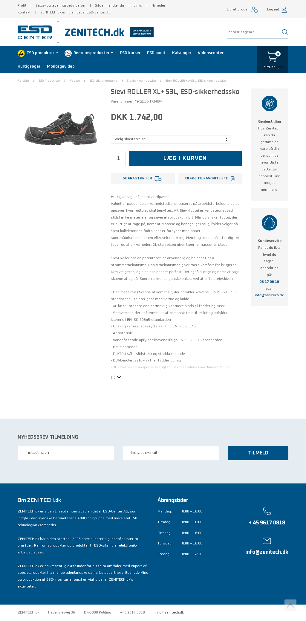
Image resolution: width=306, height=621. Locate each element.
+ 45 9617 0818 (267, 523)
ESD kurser (130, 53)
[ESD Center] (37, 32)
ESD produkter (40, 53)
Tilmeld (258, 453)
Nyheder (158, 5)
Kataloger (181, 53)
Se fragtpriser (137, 178)
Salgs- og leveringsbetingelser (60, 5)
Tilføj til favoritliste (206, 178)
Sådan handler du (109, 5)
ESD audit (156, 53)
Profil (22, 5)
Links (138, 5)
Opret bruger (238, 9)
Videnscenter (211, 53)
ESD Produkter (49, 80)
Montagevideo (61, 66)
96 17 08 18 (269, 282)
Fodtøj (75, 80)
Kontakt (24, 12)
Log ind (273, 9)
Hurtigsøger (29, 66)
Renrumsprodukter (91, 53)
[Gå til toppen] (290, 605)
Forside (23, 80)
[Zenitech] (107, 32)
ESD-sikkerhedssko (103, 80)
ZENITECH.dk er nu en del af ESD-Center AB (75, 12)
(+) (113, 377)
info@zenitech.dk (269, 295)
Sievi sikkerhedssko (141, 80)
